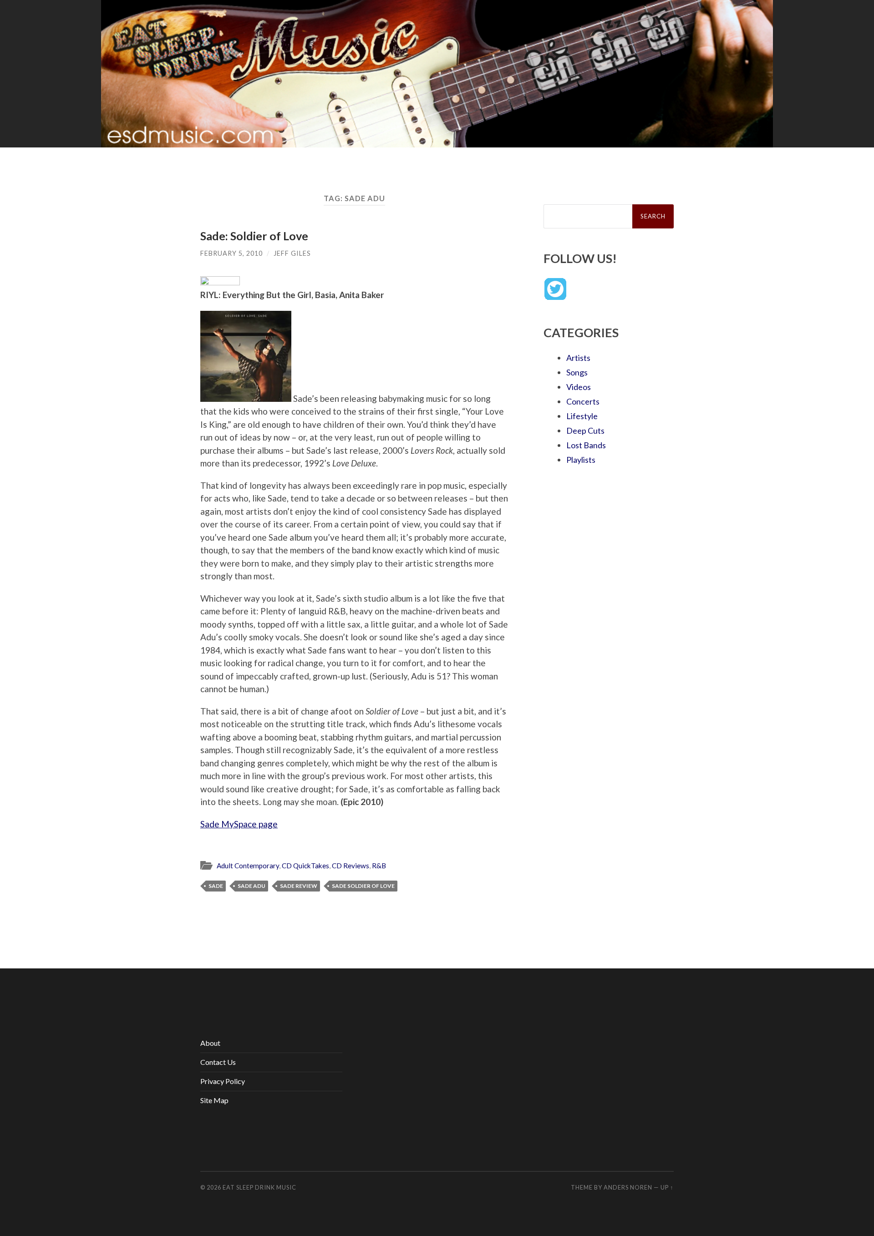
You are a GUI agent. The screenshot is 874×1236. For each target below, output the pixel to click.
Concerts (583, 401)
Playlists (580, 460)
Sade (215, 885)
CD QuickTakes (305, 865)
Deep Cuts (585, 431)
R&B (379, 865)
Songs (577, 372)
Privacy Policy (222, 1081)
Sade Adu (251, 885)
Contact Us (218, 1062)
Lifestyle (582, 416)
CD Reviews (350, 865)
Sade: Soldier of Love (254, 236)
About (210, 1042)
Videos (578, 387)
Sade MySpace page (239, 824)
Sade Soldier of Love (363, 885)
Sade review (298, 885)
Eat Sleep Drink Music (259, 1187)
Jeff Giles (292, 253)
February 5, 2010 (231, 253)
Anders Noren (628, 1187)
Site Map (214, 1100)
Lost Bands (586, 445)
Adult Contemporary (248, 865)
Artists (578, 358)
